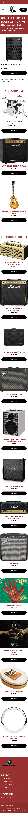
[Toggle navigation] (3, 9)
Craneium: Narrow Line (14, 605)
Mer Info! (14, 73)
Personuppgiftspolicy (9, 810)
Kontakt (14, 808)
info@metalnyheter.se (6, 2)
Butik (23, 9)
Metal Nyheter (8, 778)
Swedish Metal (8, 781)
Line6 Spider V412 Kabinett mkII (14, 486)
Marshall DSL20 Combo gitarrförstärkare (14, 166)
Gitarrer (10, 64)
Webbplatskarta (20, 810)
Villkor (19, 808)
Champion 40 (14, 563)
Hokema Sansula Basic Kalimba (14, 691)
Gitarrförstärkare (17, 64)
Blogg (5, 787)
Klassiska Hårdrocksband (10, 784)
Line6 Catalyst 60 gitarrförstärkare (14, 352)
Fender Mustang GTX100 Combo (14, 394)
